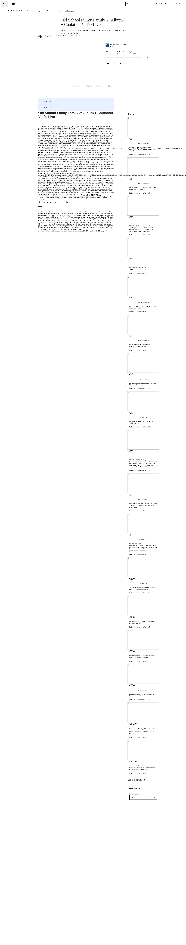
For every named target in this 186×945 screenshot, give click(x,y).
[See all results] (156, 4)
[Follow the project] (107, 63)
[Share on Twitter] (120, 63)
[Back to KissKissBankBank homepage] (12, 4)
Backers (110, 86)
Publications (88, 86)
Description (76, 86)
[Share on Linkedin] (126, 63)
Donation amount (134, 794)
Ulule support (69, 11)
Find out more (47, 107)
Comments (100, 86)
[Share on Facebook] (114, 63)
